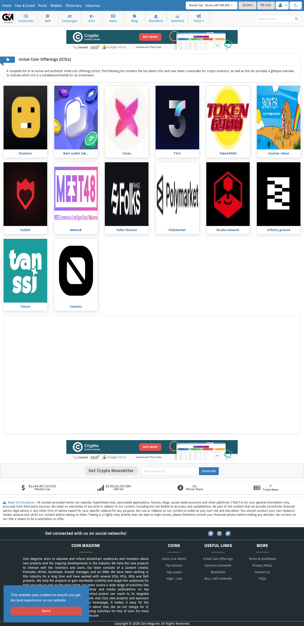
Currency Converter (218, 565)
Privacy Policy (262, 565)
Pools (42, 6)
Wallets (56, 6)
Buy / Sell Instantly (218, 579)
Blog (134, 21)
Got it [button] (46, 611)
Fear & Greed (25, 6)
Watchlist (177, 21)
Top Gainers (174, 565)
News (113, 21)
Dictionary (74, 6)
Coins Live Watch (174, 559)
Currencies (26, 21)
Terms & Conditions (262, 559)
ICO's (91, 21)
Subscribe (209, 471)
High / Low (174, 579)
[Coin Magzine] (8, 16)
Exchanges (69, 21)
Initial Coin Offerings (218, 559)
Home (6, 6)
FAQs (262, 579)
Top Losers (174, 572)
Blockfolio (156, 21)
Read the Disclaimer (21, 502)
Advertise (92, 6)
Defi (48, 21)
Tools (197, 21)
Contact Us (262, 572)
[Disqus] (152, 374)
